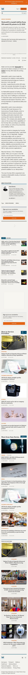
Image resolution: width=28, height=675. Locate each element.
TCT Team (5, 274)
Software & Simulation (6, 375)
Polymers (3, 423)
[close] (26, 2)
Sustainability (4, 528)
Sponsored (4, 351)
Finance (3, 455)
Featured (8, 238)
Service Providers (6, 19)
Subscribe (14, 218)
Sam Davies (5, 36)
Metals (17, 203)
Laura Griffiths (6, 245)
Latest (3, 238)
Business (3, 399)
